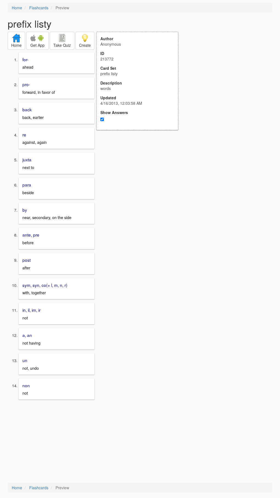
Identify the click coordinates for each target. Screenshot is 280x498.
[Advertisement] (140, 183)
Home (17, 7)
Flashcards (38, 7)
